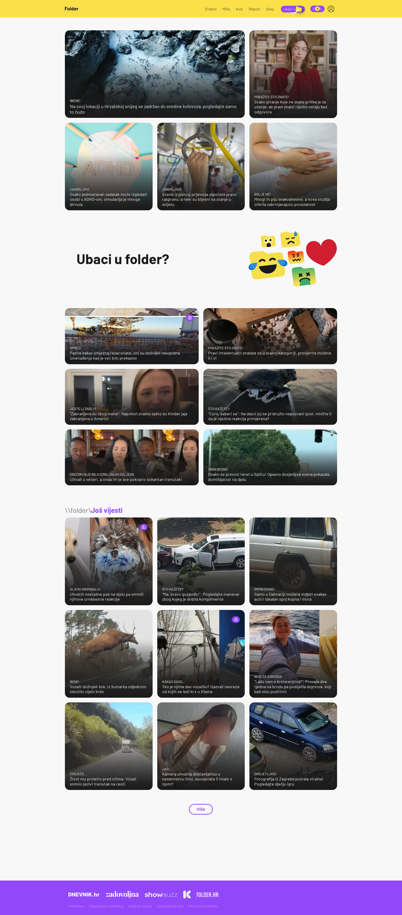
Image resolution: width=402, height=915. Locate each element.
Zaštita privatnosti (170, 906)
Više (201, 809)
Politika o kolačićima (203, 906)
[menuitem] (332, 9)
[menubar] (332, 9)
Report (254, 9)
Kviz (239, 9)
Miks (226, 9)
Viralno (211, 9)
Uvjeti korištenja (139, 906)
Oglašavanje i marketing (106, 906)
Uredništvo (76, 906)
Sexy (270, 9)
